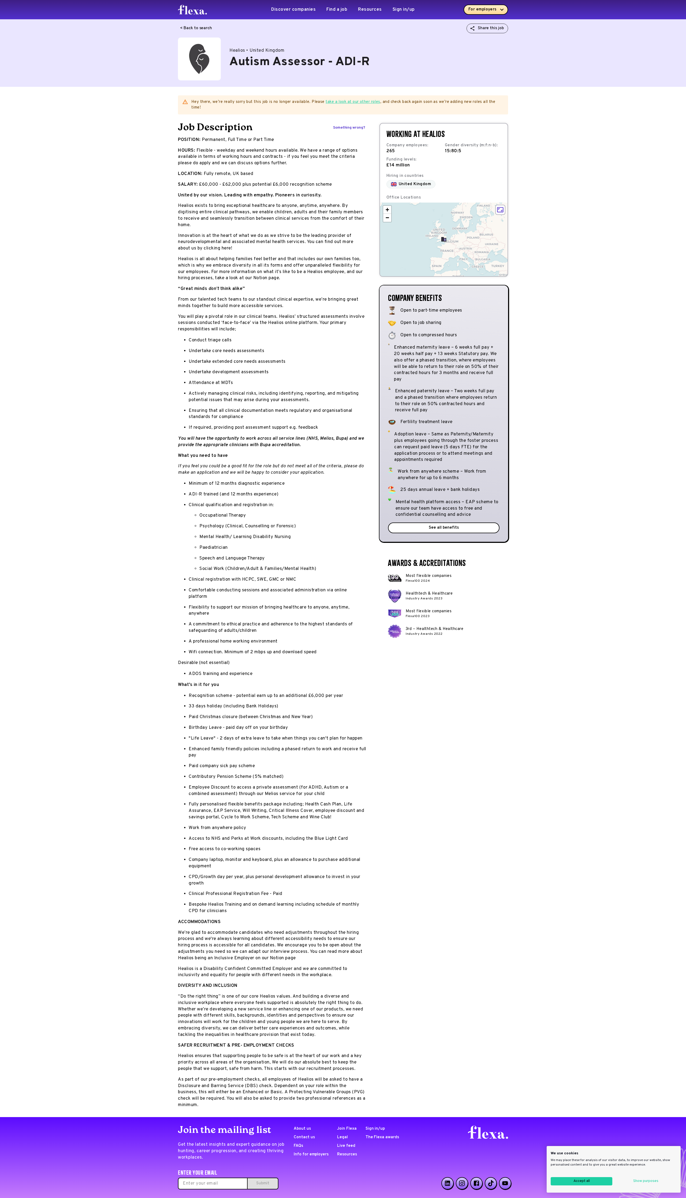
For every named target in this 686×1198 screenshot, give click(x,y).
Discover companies (293, 10)
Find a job (336, 10)
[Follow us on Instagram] (462, 1183)
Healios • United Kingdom (256, 51)
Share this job (491, 28)
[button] (444, 239)
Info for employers (311, 1154)
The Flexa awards (382, 1137)
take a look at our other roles (353, 102)
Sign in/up (404, 10)
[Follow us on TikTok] (491, 1183)
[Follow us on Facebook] (476, 1183)
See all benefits (443, 527)
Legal (342, 1137)
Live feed (346, 1145)
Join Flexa (347, 1128)
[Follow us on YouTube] (505, 1183)
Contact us (304, 1137)
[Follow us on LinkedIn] (447, 1183)
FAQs (298, 1145)
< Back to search (196, 28)
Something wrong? (349, 127)
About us (302, 1128)
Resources (370, 10)
